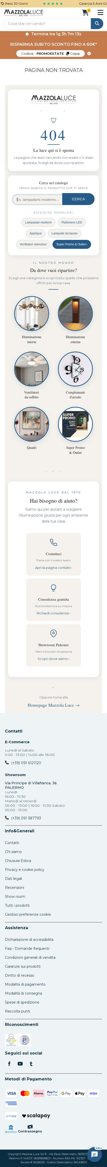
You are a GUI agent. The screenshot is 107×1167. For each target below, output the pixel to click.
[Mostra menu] (100, 12)
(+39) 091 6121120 (26, 763)
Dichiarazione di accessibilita (29, 939)
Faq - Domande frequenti (27, 948)
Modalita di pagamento (25, 984)
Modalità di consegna (23, 993)
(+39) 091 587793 (26, 818)
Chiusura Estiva (18, 860)
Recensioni (14, 887)
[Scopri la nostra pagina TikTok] (31, 1064)
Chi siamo (13, 851)
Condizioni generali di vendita (30, 957)
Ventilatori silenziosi (33, 244)
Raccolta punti (17, 1011)
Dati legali (13, 878)
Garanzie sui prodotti (23, 966)
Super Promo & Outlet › (71, 244)
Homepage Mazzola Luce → (54, 705)
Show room (15, 896)
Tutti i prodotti (17, 905)
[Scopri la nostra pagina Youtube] (20, 1064)
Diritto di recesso (19, 975)
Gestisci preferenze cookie (28, 914)
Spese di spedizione (22, 1002)
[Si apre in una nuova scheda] (11, 1041)
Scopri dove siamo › (54, 659)
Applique (36, 233)
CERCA (78, 199)
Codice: (50, 53)
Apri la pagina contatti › (53, 568)
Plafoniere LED (71, 222)
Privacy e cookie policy (24, 869)
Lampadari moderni (38, 222)
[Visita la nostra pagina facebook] (9, 1064)
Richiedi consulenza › (53, 613)
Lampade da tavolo (65, 233)
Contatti (13, 731)
